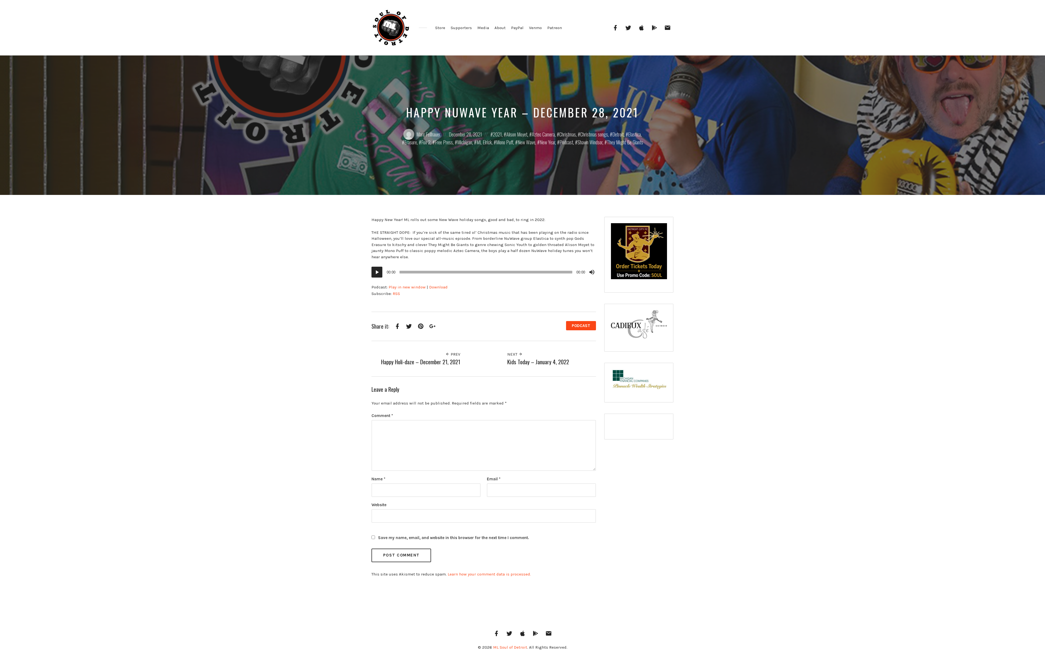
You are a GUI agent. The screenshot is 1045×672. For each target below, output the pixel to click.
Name (378, 479)
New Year (547, 142)
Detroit (618, 134)
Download (438, 287)
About (500, 27)
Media (483, 27)
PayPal (517, 27)
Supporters (461, 27)
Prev (455, 354)
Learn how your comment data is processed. (489, 574)
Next (512, 354)
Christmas (567, 134)
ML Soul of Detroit (510, 647)
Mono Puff (504, 142)
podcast (581, 325)
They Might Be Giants (625, 142)
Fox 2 (426, 142)
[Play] (376, 272)
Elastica (634, 134)
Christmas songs (594, 134)
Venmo (535, 27)
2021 (497, 134)
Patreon (554, 27)
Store (440, 27)
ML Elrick (484, 142)
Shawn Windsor (590, 142)
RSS (396, 293)
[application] (483, 272)
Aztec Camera (543, 134)
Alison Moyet (516, 134)
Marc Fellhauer (428, 134)
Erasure (410, 142)
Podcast (566, 142)
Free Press (444, 142)
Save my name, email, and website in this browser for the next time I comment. (453, 537)
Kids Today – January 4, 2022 (538, 361)
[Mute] (592, 272)
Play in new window (407, 287)
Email (493, 479)
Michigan (464, 142)
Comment (382, 415)
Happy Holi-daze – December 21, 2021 (420, 361)
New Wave (526, 142)
